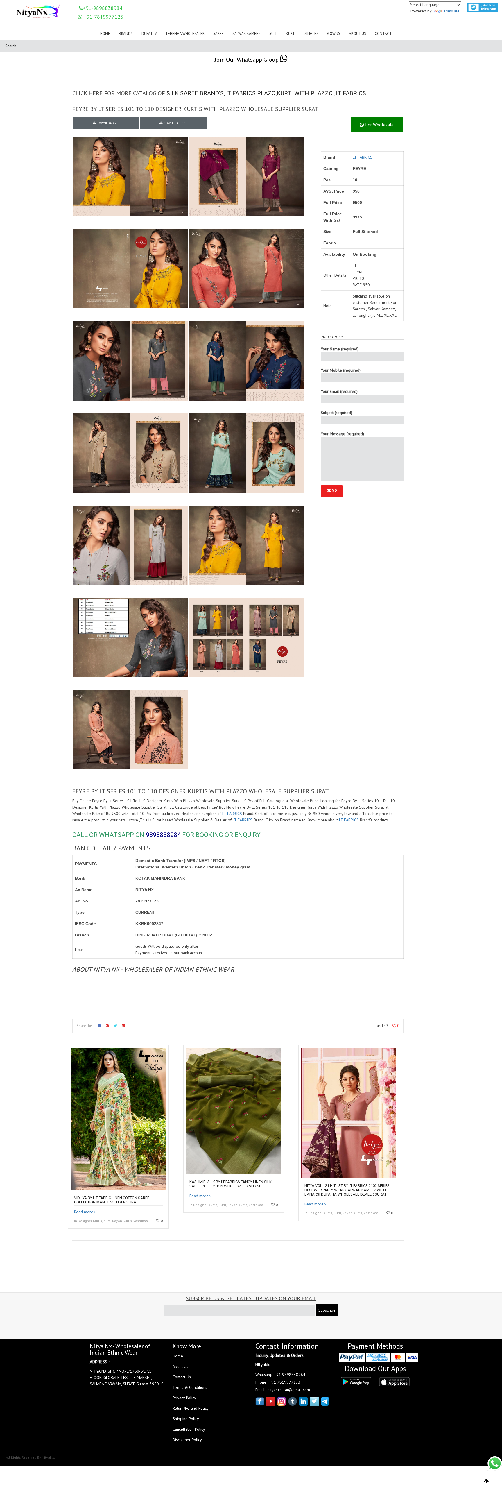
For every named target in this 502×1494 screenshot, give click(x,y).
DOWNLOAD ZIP (107, 123)
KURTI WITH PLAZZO (305, 93)
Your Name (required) (339, 349)
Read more (83, 1211)
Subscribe (327, 1310)
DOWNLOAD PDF (174, 123)
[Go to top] (486, 1481)
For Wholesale (379, 125)
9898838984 (163, 835)
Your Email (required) (339, 391)
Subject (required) (336, 412)
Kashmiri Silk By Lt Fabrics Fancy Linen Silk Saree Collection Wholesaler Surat (230, 1184)
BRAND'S (212, 93)
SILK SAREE (182, 93)
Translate (451, 11)
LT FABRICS (240, 93)
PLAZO (266, 93)
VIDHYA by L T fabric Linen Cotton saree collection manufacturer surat (111, 1200)
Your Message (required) (342, 433)
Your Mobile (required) (341, 370)
